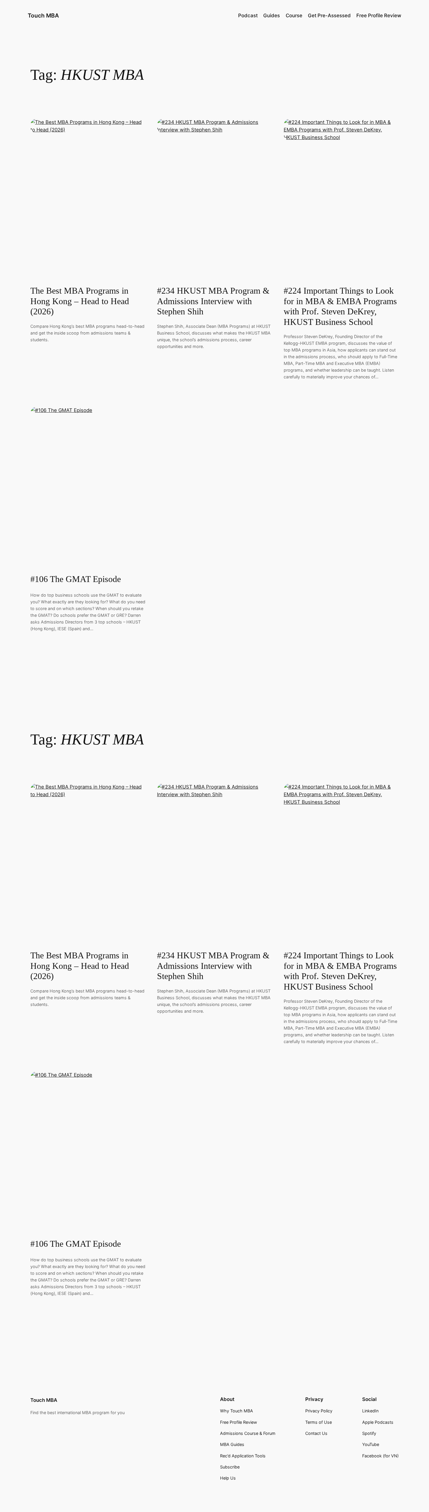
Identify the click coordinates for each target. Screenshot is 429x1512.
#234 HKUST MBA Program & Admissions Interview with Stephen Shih (213, 301)
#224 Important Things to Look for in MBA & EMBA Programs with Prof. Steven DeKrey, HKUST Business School (340, 306)
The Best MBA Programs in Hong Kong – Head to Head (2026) (79, 301)
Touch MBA (43, 15)
